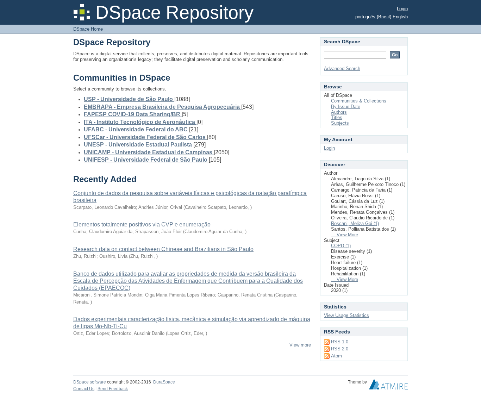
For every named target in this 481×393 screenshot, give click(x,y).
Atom (336, 355)
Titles (336, 117)
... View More (344, 234)
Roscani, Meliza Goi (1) (355, 223)
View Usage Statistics (346, 315)
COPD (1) (341, 245)
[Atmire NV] (388, 385)
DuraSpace (164, 382)
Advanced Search (342, 68)
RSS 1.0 (339, 341)
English (400, 16)
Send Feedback (113, 388)
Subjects (340, 123)
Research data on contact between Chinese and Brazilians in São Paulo (163, 249)
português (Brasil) (373, 16)
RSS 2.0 (339, 348)
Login (402, 8)
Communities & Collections (358, 101)
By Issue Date (345, 106)
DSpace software (89, 382)
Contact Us (83, 388)
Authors (339, 112)
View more (300, 345)
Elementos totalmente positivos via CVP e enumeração (142, 224)
